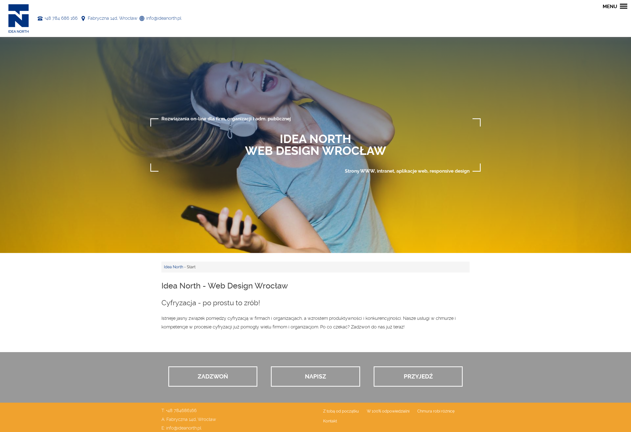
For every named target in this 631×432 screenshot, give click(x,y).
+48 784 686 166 (61, 18)
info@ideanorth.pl (163, 18)
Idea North (173, 267)
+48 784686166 (181, 410)
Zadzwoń (213, 376)
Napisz (315, 376)
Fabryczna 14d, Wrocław (113, 18)
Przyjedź (418, 376)
